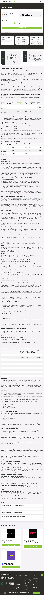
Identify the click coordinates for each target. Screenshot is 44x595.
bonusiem (8, 86)
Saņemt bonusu (22, 27)
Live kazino (3, 234)
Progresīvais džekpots (26, 589)
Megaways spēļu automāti (27, 587)
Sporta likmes (35, 579)
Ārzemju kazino (19, 582)
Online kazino (18, 579)
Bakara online (35, 581)
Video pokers (35, 587)
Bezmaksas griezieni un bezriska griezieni (19, 588)
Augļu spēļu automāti (26, 583)
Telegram (4, 419)
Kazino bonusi (18, 585)
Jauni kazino (18, 581)
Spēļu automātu (4, 212)
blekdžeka (30, 237)
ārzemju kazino (11, 284)
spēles (41, 198)
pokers (16, 255)
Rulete (34, 584)
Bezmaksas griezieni (19, 103)
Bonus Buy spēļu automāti (27, 585)
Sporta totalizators (36, 578)
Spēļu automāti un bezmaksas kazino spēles (27, 580)
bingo (2, 248)
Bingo (34, 582)
